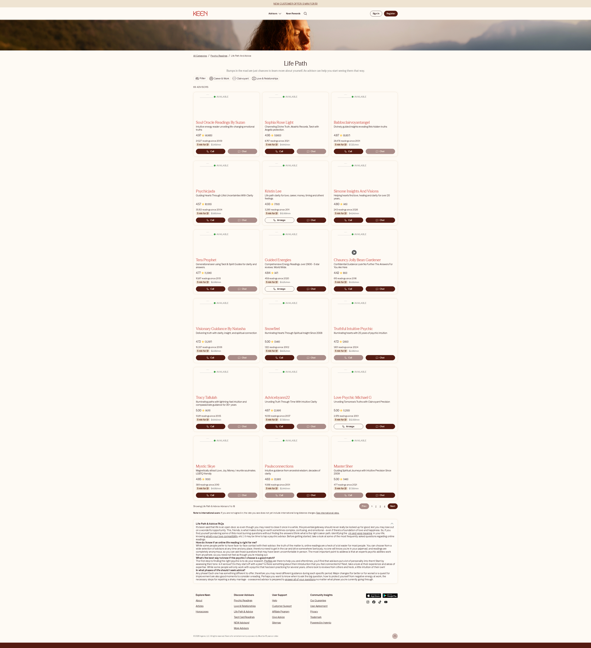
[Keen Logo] (200, 13)
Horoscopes (202, 611)
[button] (392, 524)
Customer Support (282, 606)
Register (391, 13)
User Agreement (319, 606)
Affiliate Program (280, 611)
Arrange (281, 220)
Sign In (376, 13)
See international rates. (327, 513)
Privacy (314, 611)
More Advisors (241, 628)
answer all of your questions (300, 579)
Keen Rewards (293, 13)
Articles (199, 606)
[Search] (305, 13)
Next (392, 506)
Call (212, 151)
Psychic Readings (243, 600)
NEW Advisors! (241, 622)
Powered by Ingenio (320, 622)
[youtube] (386, 603)
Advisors (273, 13)
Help (274, 600)
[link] (354, 252)
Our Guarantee (318, 600)
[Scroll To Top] (395, 636)
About (199, 600)
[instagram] (368, 603)
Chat (244, 151)
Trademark (316, 617)
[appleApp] (373, 597)
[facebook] (374, 603)
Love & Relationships (245, 606)
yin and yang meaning (360, 533)
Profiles (268, 560)
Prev (364, 506)
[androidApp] (390, 597)
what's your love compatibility (222, 536)
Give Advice (278, 617)
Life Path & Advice (243, 611)
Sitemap (276, 622)
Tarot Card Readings (244, 617)
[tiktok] (380, 603)
